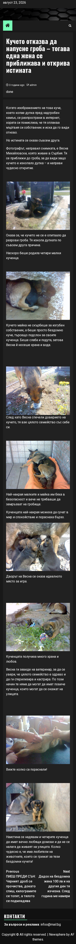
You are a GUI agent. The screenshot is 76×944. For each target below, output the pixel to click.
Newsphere (57, 934)
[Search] (70, 26)
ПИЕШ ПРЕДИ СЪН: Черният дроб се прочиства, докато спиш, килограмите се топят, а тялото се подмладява (21, 886)
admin (33, 85)
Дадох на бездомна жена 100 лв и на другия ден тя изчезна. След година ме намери (54, 884)
